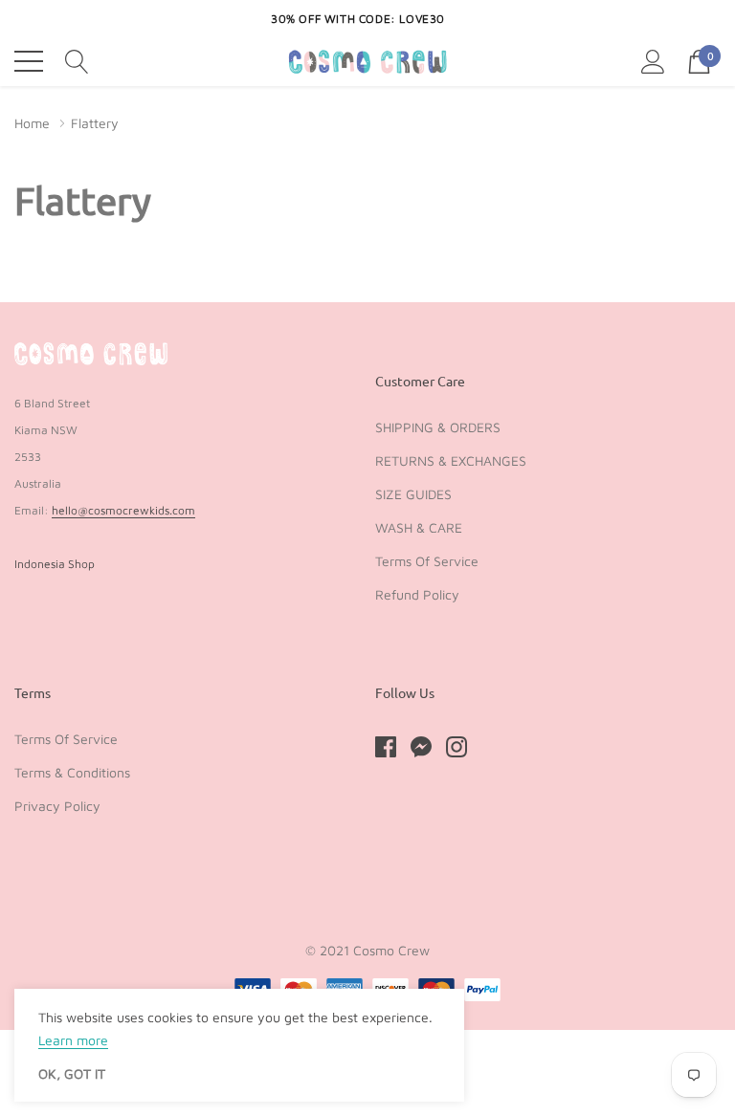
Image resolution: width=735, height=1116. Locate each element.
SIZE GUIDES (413, 494)
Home (32, 123)
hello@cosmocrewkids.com (123, 510)
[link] (90, 353)
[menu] (28, 61)
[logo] (368, 61)
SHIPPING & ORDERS (438, 427)
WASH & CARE (418, 527)
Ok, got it (71, 1074)
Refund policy (417, 594)
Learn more (73, 1040)
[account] (653, 60)
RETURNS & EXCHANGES (450, 460)
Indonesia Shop (54, 564)
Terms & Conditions (72, 772)
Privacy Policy (57, 806)
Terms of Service (427, 561)
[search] (77, 60)
